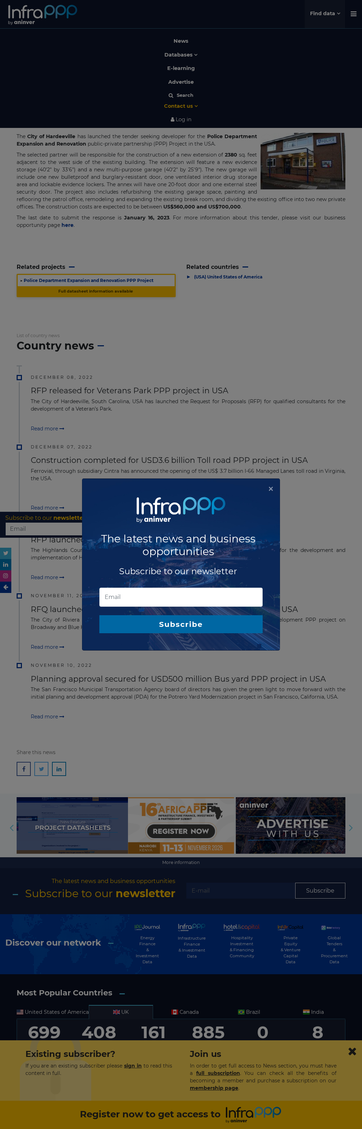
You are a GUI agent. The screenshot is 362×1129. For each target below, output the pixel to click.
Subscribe (181, 624)
